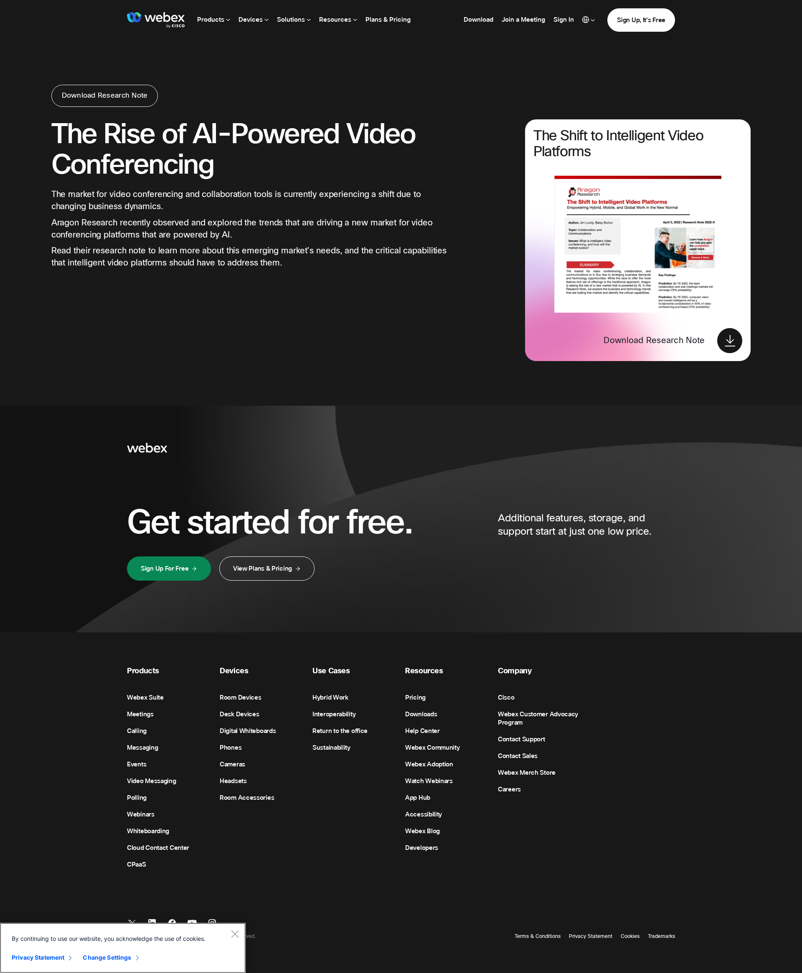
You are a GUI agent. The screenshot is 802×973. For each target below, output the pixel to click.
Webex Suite (145, 697)
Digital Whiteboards (248, 731)
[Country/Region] (588, 20)
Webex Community (432, 747)
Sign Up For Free (164, 568)
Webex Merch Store (527, 772)
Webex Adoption (429, 764)
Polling (137, 798)
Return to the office (340, 731)
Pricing (415, 697)
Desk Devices (239, 714)
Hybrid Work (330, 697)
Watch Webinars (429, 781)
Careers (509, 789)
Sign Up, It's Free (641, 20)
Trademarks (661, 936)
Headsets (233, 781)
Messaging (142, 747)
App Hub (417, 798)
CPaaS (136, 864)
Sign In (563, 19)
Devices (251, 19)
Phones (230, 747)
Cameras (232, 764)
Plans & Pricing (388, 19)
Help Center (422, 731)
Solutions (292, 19)
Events (136, 764)
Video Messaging (151, 781)
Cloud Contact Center (158, 848)
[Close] (235, 934)
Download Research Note (105, 95)
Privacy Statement (590, 936)
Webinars (141, 814)
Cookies (630, 936)
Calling (137, 731)
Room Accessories (247, 798)
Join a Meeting (523, 19)
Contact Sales (518, 756)
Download (478, 19)
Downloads (421, 714)
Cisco (506, 697)
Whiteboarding (148, 831)
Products (211, 19)
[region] (123, 948)
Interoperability (333, 714)
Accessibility (423, 814)
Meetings (140, 714)
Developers (421, 848)
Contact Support (521, 739)
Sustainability (331, 747)
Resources (336, 19)
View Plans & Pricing (262, 568)
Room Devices (240, 697)
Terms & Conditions (538, 936)
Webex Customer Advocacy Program (538, 718)
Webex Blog (422, 831)
